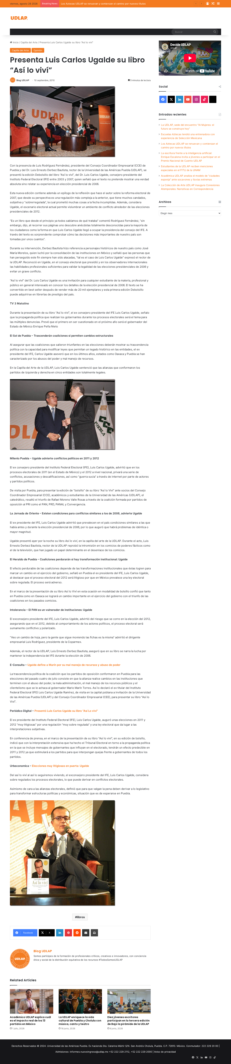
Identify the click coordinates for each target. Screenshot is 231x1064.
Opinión (38, 50)
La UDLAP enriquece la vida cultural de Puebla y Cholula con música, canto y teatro (80, 1020)
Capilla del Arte (29, 42)
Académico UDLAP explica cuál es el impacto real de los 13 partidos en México (30, 1020)
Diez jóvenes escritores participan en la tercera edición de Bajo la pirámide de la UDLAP (128, 1020)
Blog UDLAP (22, 80)
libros (81, 917)
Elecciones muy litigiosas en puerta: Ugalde (60, 766)
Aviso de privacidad (165, 1051)
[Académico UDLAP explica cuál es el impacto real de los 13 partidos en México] (31, 1001)
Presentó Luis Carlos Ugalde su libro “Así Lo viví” (66, 711)
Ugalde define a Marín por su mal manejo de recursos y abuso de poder (73, 665)
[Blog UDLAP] (19, 18)
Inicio (15, 42)
